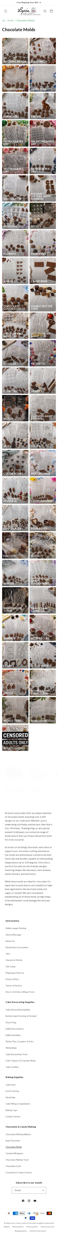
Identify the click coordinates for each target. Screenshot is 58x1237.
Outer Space (40, 666)
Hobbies (36, 391)
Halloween (39, 61)
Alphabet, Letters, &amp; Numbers (41, 196)
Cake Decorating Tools (17, 1054)
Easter (36, 116)
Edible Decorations (15, 1029)
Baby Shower (40, 473)
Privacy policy (32, 1227)
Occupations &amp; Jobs (40, 334)
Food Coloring (12, 1091)
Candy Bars (39, 281)
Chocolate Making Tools (17, 1160)
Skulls (8, 418)
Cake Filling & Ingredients (18, 1103)
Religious (10, 226)
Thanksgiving (14, 89)
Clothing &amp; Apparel (42, 417)
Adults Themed (14, 748)
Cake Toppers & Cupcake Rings (21, 1060)
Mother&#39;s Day (13, 170)
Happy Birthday (42, 501)
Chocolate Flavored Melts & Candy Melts (14, 791)
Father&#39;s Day (40, 170)
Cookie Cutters (13, 1116)
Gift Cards (11, 966)
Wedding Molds (15, 61)
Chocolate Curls (13, 1166)
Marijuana (39, 720)
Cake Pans (11, 1084)
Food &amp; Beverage (12, 499)
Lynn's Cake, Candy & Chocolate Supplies (27, 1223)
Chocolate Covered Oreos (14, 307)
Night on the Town (13, 609)
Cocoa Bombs (13, 473)
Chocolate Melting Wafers (18, 1134)
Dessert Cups (40, 638)
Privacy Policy (12, 979)
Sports (36, 226)
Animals (9, 281)
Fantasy (9, 556)
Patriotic (38, 363)
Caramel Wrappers (14, 1153)
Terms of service (47, 1227)
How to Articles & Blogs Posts (20, 992)
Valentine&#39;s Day (42, 142)
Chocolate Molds (14, 1147)
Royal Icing (11, 1022)
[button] (6, 11)
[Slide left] (23, 803)
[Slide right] (35, 803)
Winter (9, 583)
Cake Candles (12, 1067)
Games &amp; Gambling (40, 609)
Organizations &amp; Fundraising (42, 581)
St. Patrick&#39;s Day (13, 141)
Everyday (10, 391)
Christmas (11, 116)
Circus (8, 693)
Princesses (38, 254)
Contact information (38, 1231)
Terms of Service (14, 985)
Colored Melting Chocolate (39, 789)
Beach (35, 556)
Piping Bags (11, 1048)
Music (8, 446)
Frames (9, 666)
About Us (10, 941)
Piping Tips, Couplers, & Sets (20, 1041)
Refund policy (18, 1227)
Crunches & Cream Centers (19, 1172)
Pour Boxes (39, 528)
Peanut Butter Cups (41, 307)
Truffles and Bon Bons (13, 334)
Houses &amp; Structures (41, 692)
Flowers (10, 254)
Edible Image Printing (16, 928)
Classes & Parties (14, 960)
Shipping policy (21, 1231)
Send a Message (13, 934)
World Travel (14, 720)
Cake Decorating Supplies (18, 1009)
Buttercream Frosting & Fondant (21, 1016)
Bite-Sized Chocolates (12, 527)
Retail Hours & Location (17, 947)
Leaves (35, 446)
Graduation (12, 199)
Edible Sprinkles (13, 1035)
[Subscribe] (43, 1190)
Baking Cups (12, 1110)
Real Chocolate (13, 1140)
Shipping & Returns (15, 973)
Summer (9, 638)
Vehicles (10, 363)
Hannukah (38, 89)
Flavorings (10, 1097)
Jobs (8, 953)
